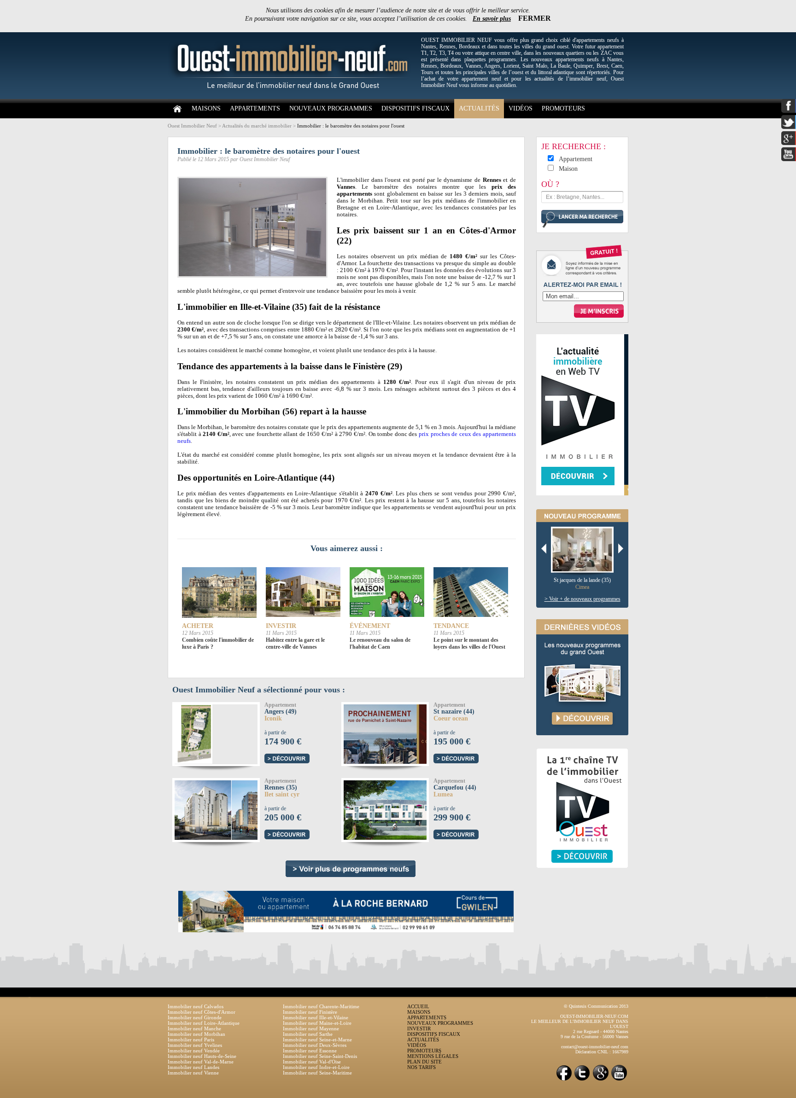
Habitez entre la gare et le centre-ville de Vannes (295, 643)
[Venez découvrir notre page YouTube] (619, 1079)
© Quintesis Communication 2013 (596, 1006)
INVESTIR (419, 1028)
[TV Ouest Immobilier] (582, 878)
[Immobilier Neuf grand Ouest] (351, 868)
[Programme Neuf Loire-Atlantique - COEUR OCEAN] (401, 733)
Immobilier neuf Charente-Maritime (321, 1006)
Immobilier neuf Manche (194, 1028)
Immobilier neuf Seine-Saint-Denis (320, 1056)
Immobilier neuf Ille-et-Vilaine (315, 1017)
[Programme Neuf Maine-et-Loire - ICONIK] (192, 733)
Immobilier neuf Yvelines (195, 1045)
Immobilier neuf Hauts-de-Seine (202, 1056)
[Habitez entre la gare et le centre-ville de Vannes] (303, 592)
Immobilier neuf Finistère (310, 1012)
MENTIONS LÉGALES (432, 1056)
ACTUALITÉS (479, 108)
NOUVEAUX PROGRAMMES (330, 108)
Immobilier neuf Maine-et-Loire (317, 1023)
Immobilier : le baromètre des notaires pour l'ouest (350, 125)
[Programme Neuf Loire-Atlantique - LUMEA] (402, 809)
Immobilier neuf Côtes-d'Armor (201, 1012)
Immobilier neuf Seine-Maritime (317, 1072)
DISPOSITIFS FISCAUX (415, 108)
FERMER (534, 18)
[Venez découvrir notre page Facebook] (564, 1079)
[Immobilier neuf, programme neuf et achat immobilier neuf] (292, 97)
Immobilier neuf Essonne (310, 1050)
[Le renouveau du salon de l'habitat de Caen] (387, 592)
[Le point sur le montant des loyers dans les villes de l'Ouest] (470, 592)
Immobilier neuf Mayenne (311, 1028)
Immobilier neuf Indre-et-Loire (316, 1067)
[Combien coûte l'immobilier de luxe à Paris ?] (219, 592)
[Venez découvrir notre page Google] (600, 1079)
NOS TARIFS (421, 1067)
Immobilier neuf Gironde (195, 1017)
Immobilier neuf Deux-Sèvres (314, 1045)
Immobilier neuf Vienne (193, 1072)
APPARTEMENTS (255, 108)
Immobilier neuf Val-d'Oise (312, 1061)
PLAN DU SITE (424, 1061)
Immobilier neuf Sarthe (308, 1034)
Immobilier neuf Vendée (194, 1050)
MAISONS (206, 108)
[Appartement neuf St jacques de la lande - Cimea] (585, 550)
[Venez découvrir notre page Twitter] (582, 1079)
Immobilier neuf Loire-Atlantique (204, 1023)
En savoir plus (492, 18)
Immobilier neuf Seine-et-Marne (317, 1039)
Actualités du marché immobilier (257, 125)
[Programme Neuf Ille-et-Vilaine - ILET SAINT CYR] (233, 809)
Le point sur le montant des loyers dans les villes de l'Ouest (469, 643)
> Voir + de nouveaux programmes (582, 599)
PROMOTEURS (563, 108)
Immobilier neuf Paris (191, 1039)
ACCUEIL (418, 1006)
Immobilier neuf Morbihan (196, 1034)
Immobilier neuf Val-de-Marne (201, 1061)
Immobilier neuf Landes (193, 1067)
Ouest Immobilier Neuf (192, 125)
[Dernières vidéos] (582, 745)
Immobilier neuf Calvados (195, 1006)
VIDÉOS (521, 108)
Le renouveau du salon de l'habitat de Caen (380, 643)
